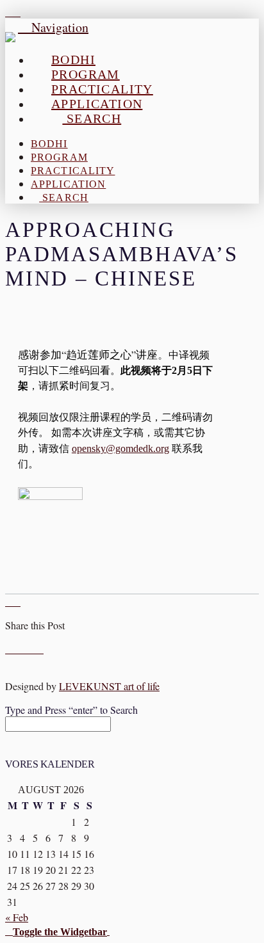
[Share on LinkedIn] (24, 649)
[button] (57, 930)
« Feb (16, 917)
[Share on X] (17, 649)
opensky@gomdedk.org (120, 448)
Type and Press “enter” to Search (71, 709)
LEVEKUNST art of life (109, 686)
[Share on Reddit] (40, 649)
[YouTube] (9, 12)
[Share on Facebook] (9, 649)
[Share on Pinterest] (32, 649)
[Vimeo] (17, 12)
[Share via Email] (47, 649)
